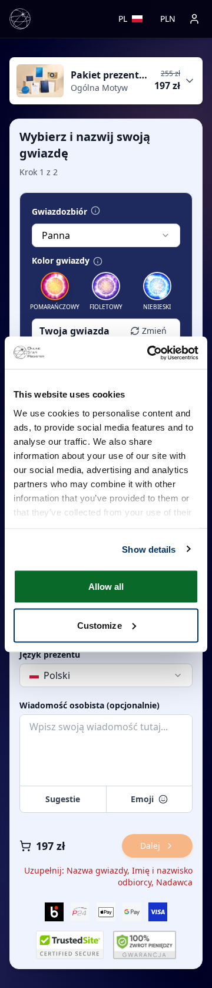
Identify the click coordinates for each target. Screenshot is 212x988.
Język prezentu (49, 655)
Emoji (142, 799)
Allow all (106, 587)
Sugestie (62, 799)
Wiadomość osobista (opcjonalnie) (89, 705)
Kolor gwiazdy (61, 261)
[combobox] (106, 235)
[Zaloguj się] (194, 19)
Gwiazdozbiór (59, 212)
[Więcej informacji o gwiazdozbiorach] (95, 210)
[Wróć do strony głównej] (20, 18)
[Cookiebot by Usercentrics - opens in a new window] (149, 352)
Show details (148, 549)
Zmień (154, 330)
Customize (99, 625)
